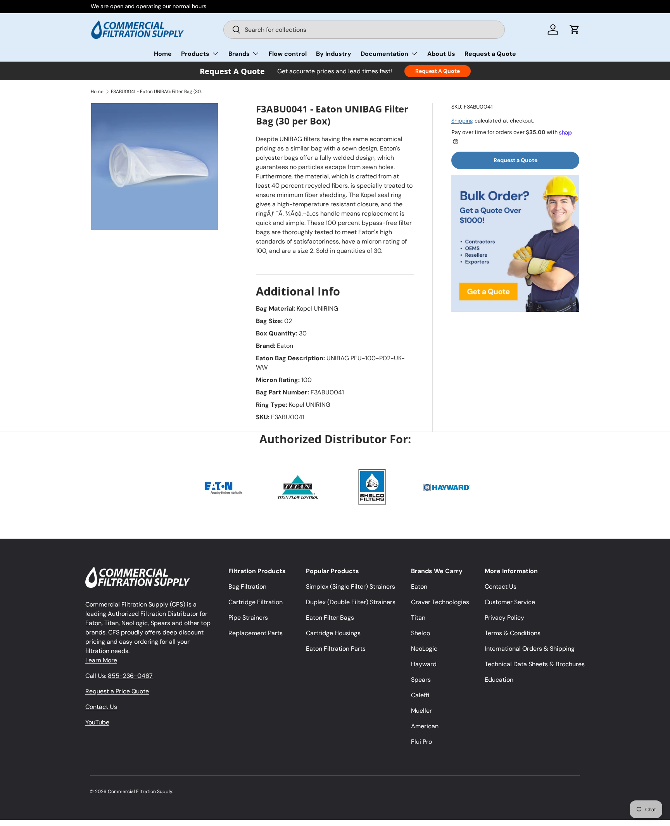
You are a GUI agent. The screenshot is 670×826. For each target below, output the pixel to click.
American (425, 726)
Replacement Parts (255, 633)
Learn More (101, 660)
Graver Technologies (440, 602)
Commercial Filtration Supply (140, 791)
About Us (441, 54)
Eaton (419, 586)
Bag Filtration (247, 586)
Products (195, 54)
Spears (421, 680)
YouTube (97, 722)
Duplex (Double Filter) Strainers (350, 602)
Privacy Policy (504, 617)
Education (499, 680)
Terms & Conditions (512, 633)
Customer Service (510, 602)
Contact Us (101, 707)
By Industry (333, 54)
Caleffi (420, 695)
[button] (574, 29)
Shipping (462, 120)
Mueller (421, 711)
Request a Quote (490, 54)
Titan (418, 617)
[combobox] (364, 30)
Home (163, 54)
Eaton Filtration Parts (336, 649)
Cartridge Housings (333, 633)
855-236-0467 (130, 676)
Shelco (420, 633)
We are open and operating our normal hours (148, 6)
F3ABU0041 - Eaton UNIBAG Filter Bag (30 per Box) (157, 91)
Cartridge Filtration (255, 602)
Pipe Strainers (248, 617)
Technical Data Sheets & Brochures (535, 664)
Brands (239, 54)
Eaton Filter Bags (330, 617)
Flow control (288, 54)
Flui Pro (421, 742)
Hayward (424, 664)
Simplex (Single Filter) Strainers (350, 586)
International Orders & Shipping (530, 649)
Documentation (384, 54)
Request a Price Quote (117, 691)
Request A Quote (437, 70)
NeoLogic (424, 649)
